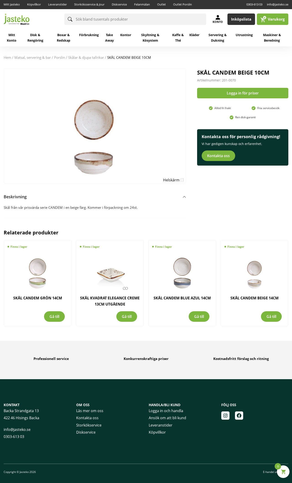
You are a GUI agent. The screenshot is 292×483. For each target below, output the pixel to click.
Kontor (125, 35)
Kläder (194, 35)
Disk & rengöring (35, 38)
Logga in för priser (243, 93)
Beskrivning (15, 196)
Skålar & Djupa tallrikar (86, 57)
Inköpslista (241, 19)
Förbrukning (89, 35)
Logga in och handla (166, 410)
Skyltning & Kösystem (150, 38)
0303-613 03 (254, 4)
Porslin (59, 57)
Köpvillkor (34, 4)
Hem (7, 57)
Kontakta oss (218, 155)
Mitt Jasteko (12, 4)
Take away (109, 38)
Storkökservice (89, 425)
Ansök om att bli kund (167, 417)
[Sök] (70, 19)
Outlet (161, 4)
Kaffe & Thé (178, 38)
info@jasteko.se (277, 4)
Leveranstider (57, 4)
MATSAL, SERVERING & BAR (32, 57)
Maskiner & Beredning (272, 38)
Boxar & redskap (63, 38)
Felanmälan (142, 4)
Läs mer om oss (89, 410)
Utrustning (244, 35)
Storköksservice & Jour (89, 4)
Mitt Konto (11, 38)
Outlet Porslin (182, 4)
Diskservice (119, 4)
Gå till (54, 316)
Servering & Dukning (218, 38)
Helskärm (171, 179)
